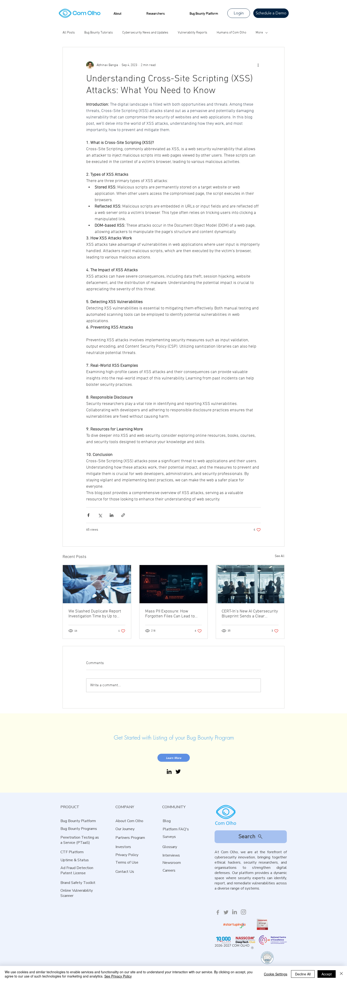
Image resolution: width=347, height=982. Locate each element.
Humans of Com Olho (231, 33)
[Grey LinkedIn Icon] (234, 911)
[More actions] (258, 65)
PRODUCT (69, 807)
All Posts (69, 33)
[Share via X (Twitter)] (100, 515)
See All (279, 556)
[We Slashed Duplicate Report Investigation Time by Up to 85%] (97, 584)
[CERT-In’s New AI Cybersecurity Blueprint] (250, 584)
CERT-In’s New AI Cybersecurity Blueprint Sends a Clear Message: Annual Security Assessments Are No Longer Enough (250, 614)
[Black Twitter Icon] (178, 771)
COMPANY (124, 807)
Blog (167, 821)
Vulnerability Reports (192, 33)
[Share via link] (123, 515)
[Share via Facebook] (88, 515)
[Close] (341, 974)
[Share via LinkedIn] (111, 515)
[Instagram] (243, 911)
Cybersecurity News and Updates (145, 33)
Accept (327, 974)
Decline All (303, 974)
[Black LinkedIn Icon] (169, 771)
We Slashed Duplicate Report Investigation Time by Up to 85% (94, 614)
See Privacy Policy (118, 976)
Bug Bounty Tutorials (98, 33)
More (259, 33)
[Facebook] (218, 912)
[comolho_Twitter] (226, 912)
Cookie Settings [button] (275, 974)
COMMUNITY (174, 807)
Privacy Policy (126, 854)
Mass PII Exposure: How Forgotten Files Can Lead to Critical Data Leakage (170, 614)
